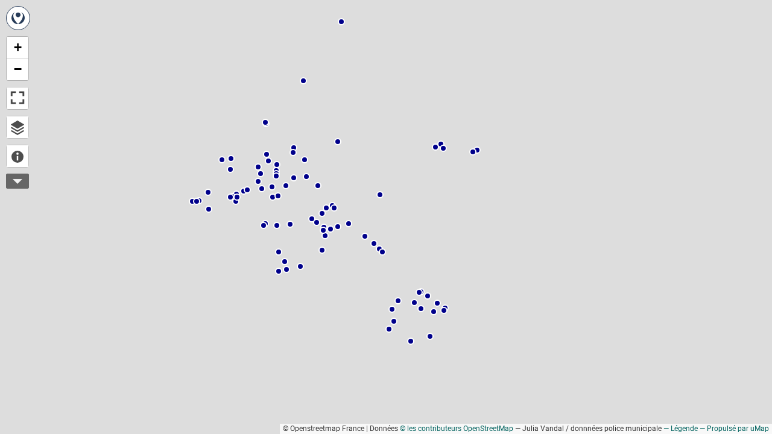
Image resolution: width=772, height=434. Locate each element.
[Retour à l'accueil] (18, 18)
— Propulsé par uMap (734, 428)
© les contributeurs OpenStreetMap (456, 428)
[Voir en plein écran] (17, 98)
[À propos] (17, 156)
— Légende (680, 428)
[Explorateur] (17, 127)
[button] (261, 188)
